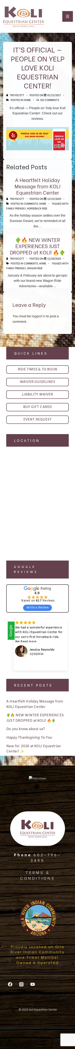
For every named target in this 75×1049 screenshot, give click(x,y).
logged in (38, 316)
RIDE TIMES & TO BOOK (37, 369)
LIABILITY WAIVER (37, 394)
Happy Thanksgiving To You (29, 737)
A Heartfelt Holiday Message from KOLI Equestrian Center (37, 186)
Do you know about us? (25, 729)
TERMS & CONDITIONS (37, 875)
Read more (33, 642)
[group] (37, 644)
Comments (31, 203)
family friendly (16, 208)
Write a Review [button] (37, 608)
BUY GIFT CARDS (37, 407)
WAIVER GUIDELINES (37, 382)
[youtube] (33, 984)
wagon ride (34, 268)
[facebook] (10, 984)
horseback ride (37, 208)
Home (27, 100)
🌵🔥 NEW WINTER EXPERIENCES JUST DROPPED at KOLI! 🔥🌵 (37, 246)
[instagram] (21, 984)
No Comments (49, 100)
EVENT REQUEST (37, 419)
